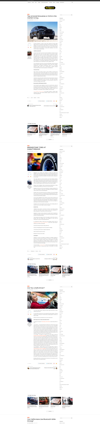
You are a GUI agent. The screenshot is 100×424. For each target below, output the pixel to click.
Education (60, 38)
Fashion (60, 42)
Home (60, 192)
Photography (61, 218)
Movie (60, 80)
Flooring (60, 48)
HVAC (60, 65)
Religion (60, 221)
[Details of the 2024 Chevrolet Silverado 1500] (67, 129)
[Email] (31, 47)
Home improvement (62, 195)
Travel (60, 108)
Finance (60, 45)
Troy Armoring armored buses (39, 91)
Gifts (60, 186)
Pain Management (61, 83)
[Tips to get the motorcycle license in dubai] (32, 129)
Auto (28, 14)
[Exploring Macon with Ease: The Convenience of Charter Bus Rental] (56, 129)
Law (60, 74)
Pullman (38, 97)
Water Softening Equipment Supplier (64, 112)
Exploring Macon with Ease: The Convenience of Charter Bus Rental (55, 135)
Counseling (60, 166)
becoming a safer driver (46, 321)
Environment (61, 41)
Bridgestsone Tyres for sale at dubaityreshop (41, 222)
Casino (60, 30)
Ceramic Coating (61, 163)
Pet (59, 85)
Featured (60, 44)
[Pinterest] (28, 47)
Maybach (35, 97)
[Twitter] (31, 45)
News (60, 82)
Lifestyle (60, 76)
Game (60, 53)
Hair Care (60, 56)
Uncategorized (61, 109)
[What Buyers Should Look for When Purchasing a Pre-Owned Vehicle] (29, 183)
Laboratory (60, 73)
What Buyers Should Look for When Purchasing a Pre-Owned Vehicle (29, 187)
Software (60, 100)
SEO (60, 94)
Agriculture (60, 21)
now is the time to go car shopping (40, 348)
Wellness (60, 117)
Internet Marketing (61, 71)
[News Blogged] (50, 8)
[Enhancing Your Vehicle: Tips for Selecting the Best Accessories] (29, 54)
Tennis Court (61, 236)
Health (60, 189)
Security (60, 91)
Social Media (61, 230)
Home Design (61, 62)
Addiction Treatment (62, 151)
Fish (60, 47)
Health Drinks (61, 59)
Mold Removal (61, 79)
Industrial (60, 198)
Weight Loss (61, 115)
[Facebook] (28, 45)
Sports (60, 233)
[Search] (72, 2)
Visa (60, 111)
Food (60, 50)
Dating (60, 36)
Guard (32, 97)
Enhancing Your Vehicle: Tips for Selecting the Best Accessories (29, 57)
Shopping (60, 97)
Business (60, 27)
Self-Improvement (61, 224)
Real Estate (60, 88)
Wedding (60, 114)
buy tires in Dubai (42, 244)
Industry (60, 68)
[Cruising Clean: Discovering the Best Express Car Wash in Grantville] (44, 129)
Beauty (60, 157)
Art (59, 154)
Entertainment (61, 39)
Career (60, 160)
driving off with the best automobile (40, 335)
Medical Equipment (61, 77)
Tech (60, 103)
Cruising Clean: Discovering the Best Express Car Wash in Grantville (43, 135)
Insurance (60, 201)
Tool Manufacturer (61, 106)
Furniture (60, 51)
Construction (61, 33)
